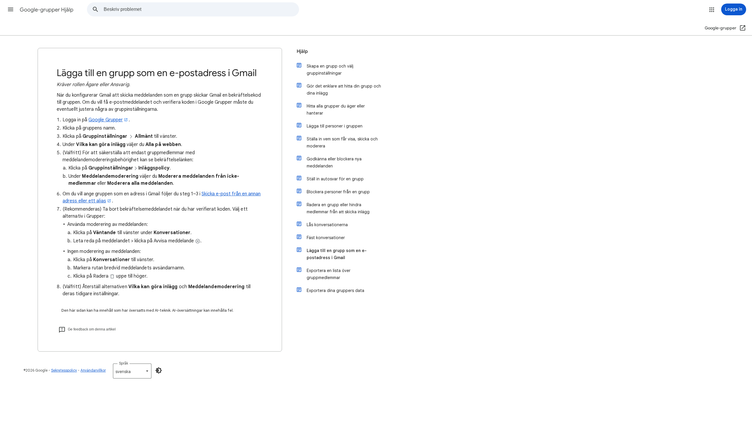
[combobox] (201, 9)
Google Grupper (105, 120)
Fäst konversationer (326, 237)
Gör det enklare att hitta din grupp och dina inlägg (344, 89)
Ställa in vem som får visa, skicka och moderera (342, 142)
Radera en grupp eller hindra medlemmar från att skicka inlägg (338, 208)
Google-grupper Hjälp (46, 9)
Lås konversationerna (327, 224)
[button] (11, 9)
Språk (123, 363)
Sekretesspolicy (64, 370)
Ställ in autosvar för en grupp (335, 179)
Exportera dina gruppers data (335, 290)
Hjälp (302, 51)
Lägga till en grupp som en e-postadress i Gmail (337, 254)
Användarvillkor (93, 370)
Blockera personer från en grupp (338, 191)
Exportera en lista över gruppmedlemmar (328, 274)
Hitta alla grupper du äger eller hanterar (336, 109)
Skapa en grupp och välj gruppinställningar (330, 69)
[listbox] (132, 371)
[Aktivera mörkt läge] (159, 370)
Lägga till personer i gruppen (334, 126)
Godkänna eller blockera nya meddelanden (334, 162)
